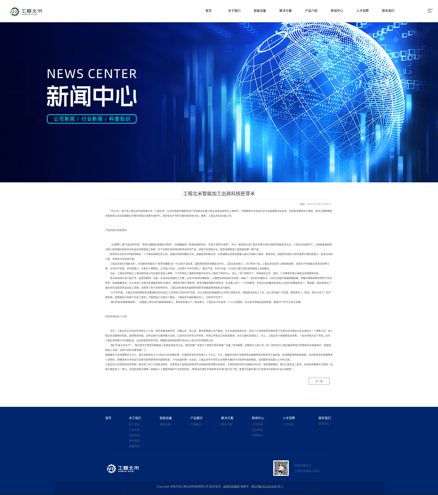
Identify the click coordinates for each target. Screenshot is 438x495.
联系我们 (388, 10)
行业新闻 (257, 429)
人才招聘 (362, 10)
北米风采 (134, 435)
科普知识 (257, 435)
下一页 (319, 381)
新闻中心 (337, 10)
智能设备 (260, 10)
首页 (208, 10)
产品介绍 (311, 10)
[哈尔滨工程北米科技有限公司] (26, 11)
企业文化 (134, 429)
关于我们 (234, 10)
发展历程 (134, 446)
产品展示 (196, 418)
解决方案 (285, 10)
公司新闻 (257, 424)
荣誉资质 (134, 440)
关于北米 (134, 424)
